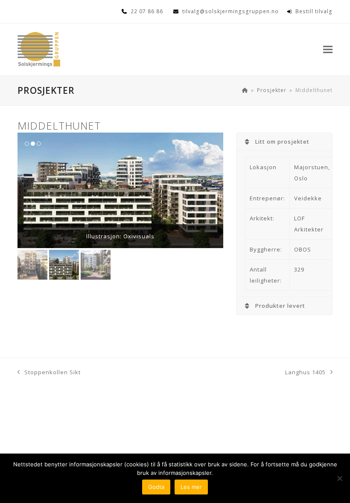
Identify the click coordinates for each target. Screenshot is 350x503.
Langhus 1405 (305, 373)
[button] (327, 49)
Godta (156, 486)
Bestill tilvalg (313, 11)
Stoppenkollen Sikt (49, 373)
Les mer (191, 486)
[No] (339, 478)
